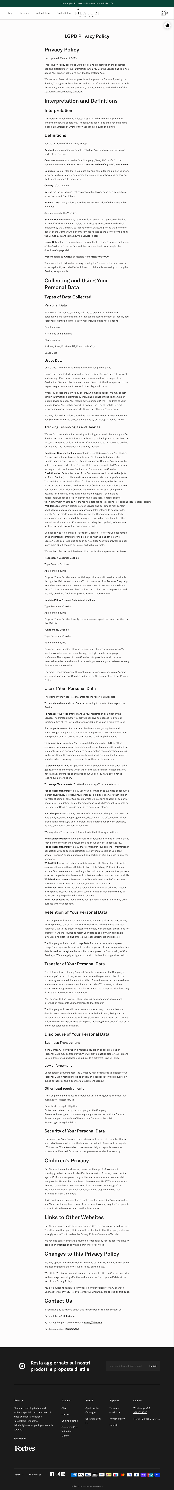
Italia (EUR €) (35, 1474)
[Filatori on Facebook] (52, 1475)
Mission (66, 1414)
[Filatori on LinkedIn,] (63, 1475)
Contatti (113, 1424)
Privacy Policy (117, 1418)
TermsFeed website (86, 544)
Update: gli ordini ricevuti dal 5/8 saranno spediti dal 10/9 (87, 3)
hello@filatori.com (150, 1419)
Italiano (18, 1474)
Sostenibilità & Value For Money (69, 1431)
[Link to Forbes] (25, 1452)
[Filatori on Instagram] (58, 1475)
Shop (9, 13)
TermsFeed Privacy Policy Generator (64, 91)
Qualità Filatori (70, 1420)
